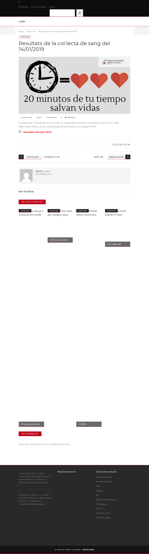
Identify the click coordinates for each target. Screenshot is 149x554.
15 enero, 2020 (26, 117)
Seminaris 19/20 (103, 513)
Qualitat (99, 490)
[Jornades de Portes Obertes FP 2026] (117, 228)
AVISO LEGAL (88, 550)
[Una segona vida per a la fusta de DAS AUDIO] (31, 318)
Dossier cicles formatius (106, 499)
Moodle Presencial (104, 477)
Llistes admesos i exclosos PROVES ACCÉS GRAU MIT (79, 516)
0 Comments (51, 117)
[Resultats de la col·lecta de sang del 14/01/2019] (26, 175)
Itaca (98, 486)
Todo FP (99, 508)
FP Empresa (101, 504)
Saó (97, 495)
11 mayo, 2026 (76, 508)
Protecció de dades (39, 7)
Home (21, 31)
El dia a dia (31, 31)
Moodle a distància (104, 481)
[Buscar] (79, 13)
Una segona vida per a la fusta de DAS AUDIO (78, 531)
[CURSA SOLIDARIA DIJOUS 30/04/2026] (89, 318)
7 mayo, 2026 (76, 522)
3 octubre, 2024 (76, 493)
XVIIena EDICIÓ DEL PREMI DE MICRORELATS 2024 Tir (78, 486)
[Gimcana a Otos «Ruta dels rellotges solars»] (60, 226)
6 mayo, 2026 (76, 537)
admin (39, 117)
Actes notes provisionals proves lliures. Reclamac (80, 502)
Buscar (52, 7)
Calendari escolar (103, 517)
